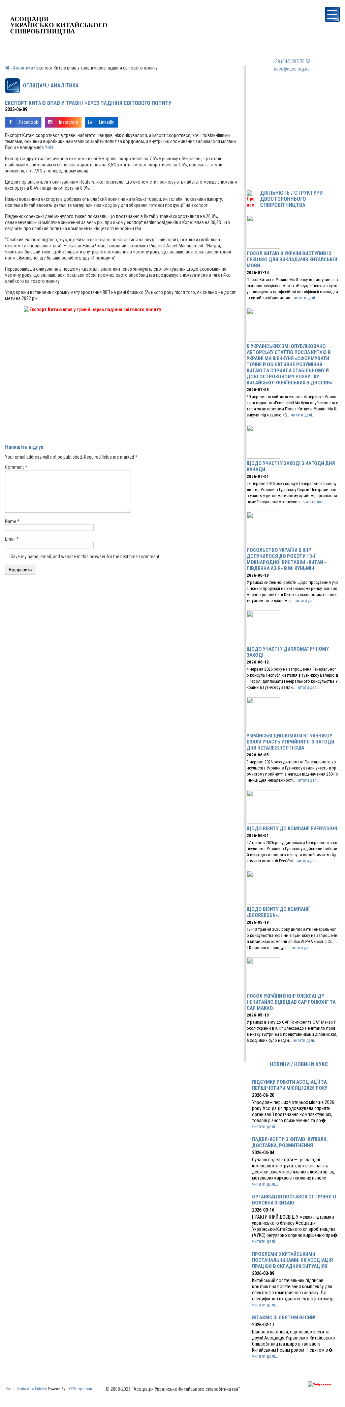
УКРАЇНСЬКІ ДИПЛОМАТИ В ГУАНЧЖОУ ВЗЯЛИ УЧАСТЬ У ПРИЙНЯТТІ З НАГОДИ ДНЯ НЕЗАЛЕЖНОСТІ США (290, 742)
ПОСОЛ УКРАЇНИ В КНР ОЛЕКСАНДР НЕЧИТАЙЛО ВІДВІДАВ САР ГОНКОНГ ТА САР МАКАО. (291, 1002)
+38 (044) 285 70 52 (291, 61)
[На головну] (58, 11)
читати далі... (265, 1126)
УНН (49, 147)
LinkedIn (107, 122)
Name (12, 521)
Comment (16, 467)
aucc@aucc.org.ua (292, 69)
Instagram (68, 122)
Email (12, 539)
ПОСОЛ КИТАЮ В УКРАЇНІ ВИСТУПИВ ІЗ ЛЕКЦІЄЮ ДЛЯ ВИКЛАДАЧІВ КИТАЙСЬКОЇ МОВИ (292, 259)
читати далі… (306, 297)
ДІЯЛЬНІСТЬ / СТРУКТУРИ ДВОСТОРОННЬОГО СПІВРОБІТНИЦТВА (291, 199)
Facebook (28, 122)
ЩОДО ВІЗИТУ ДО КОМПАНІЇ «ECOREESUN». (278, 912)
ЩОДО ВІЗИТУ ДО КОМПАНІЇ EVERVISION (292, 829)
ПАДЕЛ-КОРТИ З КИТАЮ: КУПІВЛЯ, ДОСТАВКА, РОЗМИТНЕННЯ (290, 1142)
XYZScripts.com (80, 1389)
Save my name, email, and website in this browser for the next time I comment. (85, 556)
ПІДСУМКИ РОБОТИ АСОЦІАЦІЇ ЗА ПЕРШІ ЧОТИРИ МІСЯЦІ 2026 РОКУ (289, 1085)
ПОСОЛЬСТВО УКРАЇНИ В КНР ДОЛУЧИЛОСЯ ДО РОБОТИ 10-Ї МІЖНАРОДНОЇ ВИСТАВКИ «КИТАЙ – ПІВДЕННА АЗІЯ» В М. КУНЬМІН (287, 559)
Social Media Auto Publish (26, 1389)
